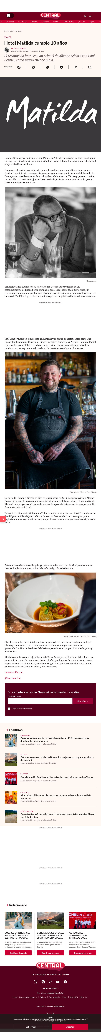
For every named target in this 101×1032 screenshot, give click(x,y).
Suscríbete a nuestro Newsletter (50, 993)
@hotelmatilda (13, 678)
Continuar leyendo (18, 953)
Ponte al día (69, 22)
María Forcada (20, 48)
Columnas (22, 22)
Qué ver (81, 22)
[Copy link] (76, 67)
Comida (34, 22)
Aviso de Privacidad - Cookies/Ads (50, 1006)
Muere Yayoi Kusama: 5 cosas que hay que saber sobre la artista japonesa (56, 796)
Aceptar (70, 1026)
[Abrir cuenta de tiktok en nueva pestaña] (50, 981)
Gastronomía (54, 997)
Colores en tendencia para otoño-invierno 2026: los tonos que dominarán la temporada (55, 740)
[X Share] (33, 67)
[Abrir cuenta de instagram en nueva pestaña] (43, 981)
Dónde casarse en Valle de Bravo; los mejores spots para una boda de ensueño (57, 759)
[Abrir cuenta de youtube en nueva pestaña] (57, 981)
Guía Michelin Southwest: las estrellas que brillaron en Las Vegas (57, 777)
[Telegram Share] (61, 67)
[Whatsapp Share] (47, 67)
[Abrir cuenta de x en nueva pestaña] (35, 981)
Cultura (56, 22)
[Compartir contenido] (3, 519)
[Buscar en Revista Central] (85, 16)
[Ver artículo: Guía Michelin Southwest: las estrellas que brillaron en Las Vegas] (11, 778)
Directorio (84, 997)
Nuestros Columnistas (28, 997)
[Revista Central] (50, 16)
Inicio (6, 31)
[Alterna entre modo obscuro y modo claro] (10, 15)
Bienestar (10, 22)
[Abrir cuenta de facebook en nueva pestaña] (65, 981)
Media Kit (74, 997)
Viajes (91, 22)
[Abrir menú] (90, 16)
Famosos (45, 22)
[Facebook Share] (19, 67)
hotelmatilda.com (14, 672)
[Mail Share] (90, 67)
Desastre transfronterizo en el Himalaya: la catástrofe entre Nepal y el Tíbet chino (58, 815)
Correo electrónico (14, 696)
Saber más (31, 1026)
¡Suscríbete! (83, 701)
